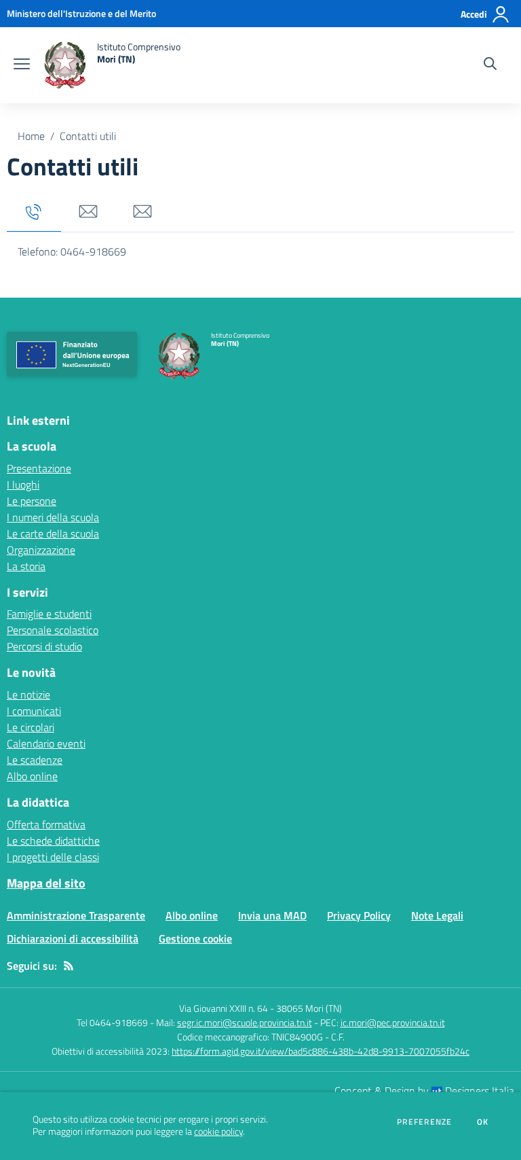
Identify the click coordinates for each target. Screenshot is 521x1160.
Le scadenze (34, 760)
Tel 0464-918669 (112, 1022)
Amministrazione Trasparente (76, 915)
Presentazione (39, 468)
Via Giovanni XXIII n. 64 (223, 1008)
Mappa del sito (46, 883)
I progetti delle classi (53, 857)
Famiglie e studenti (49, 613)
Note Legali (437, 915)
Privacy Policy (359, 915)
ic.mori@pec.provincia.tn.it (393, 1022)
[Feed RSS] (68, 966)
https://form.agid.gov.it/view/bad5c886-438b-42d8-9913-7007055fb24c (320, 1051)
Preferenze (424, 1122)
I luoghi (23, 484)
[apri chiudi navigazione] (22, 65)
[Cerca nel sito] (490, 65)
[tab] (34, 212)
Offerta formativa (46, 824)
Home (31, 136)
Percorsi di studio (44, 646)
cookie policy (218, 1131)
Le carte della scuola (53, 533)
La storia (26, 566)
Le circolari (30, 727)
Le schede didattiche (53, 840)
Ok (483, 1122)
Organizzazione (41, 550)
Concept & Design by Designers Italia (424, 1091)
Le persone (31, 501)
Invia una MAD (272, 915)
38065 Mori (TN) (309, 1008)
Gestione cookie (195, 938)
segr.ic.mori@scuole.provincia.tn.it (244, 1022)
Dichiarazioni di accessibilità (72, 938)
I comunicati (34, 711)
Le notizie (28, 694)
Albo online (32, 776)
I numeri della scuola (53, 517)
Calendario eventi (46, 743)
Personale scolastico (52, 630)
